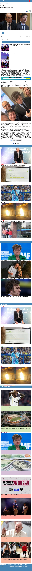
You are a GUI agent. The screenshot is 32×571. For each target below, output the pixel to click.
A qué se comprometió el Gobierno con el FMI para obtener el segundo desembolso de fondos (15, 260)
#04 (1, 204)
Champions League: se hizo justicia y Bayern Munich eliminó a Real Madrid (12, 407)
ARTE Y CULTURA (4, 476)
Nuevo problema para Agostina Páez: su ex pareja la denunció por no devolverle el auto (14, 559)
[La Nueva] (4, 1)
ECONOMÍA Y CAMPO (4, 432)
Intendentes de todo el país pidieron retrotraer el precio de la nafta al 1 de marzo (13, 165)
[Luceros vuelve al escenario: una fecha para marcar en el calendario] (16, 485)
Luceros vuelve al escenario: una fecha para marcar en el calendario (11, 494)
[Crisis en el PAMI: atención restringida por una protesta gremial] (16, 230)
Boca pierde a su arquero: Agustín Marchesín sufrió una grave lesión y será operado (13, 202)
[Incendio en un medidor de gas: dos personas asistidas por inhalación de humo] (16, 211)
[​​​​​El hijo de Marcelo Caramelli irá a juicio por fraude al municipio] (16, 174)
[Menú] (1, 1)
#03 (1, 185)
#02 (1, 166)
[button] (26, 11)
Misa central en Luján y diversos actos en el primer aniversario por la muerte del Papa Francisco (15, 538)
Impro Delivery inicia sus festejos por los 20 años (8, 515)
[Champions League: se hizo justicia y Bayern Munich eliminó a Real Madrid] (16, 398)
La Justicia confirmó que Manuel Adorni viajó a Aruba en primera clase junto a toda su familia (15, 278)
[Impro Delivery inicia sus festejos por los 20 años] (16, 506)
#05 (1, 222)
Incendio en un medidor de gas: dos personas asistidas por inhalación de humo (13, 221)
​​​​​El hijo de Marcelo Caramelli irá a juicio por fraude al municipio (10, 344)
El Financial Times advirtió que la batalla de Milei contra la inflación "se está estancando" (14, 296)
